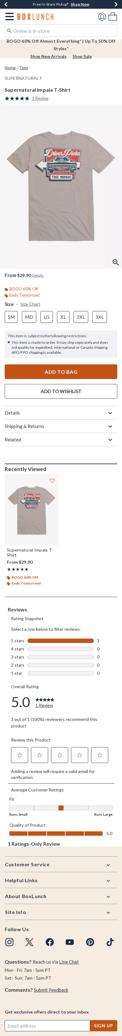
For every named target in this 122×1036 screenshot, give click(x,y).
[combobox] (61, 30)
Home (10, 67)
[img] (9, 942)
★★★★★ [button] (18, 569)
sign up (103, 1025)
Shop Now (80, 4)
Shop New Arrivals (48, 56)
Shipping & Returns (24, 426)
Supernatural (22, 78)
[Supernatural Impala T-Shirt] (31, 509)
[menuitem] (113, 16)
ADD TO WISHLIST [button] (61, 391)
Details (12, 413)
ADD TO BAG (61, 372)
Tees (23, 67)
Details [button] (38, 275)
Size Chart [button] (30, 304)
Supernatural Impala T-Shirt (30, 552)
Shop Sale (82, 56)
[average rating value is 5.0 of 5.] (18, 98)
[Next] (116, 4)
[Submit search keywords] (9, 30)
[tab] (61, 186)
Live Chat (69, 962)
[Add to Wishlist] (52, 480)
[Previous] (6, 4)
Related (13, 439)
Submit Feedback (51, 990)
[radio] (11, 317)
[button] (8, 16)
